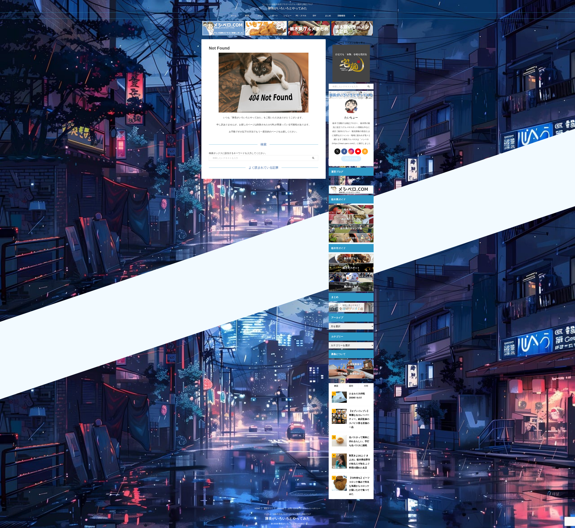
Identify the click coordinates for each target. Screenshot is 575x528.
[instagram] (351, 151)
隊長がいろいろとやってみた (287, 8)
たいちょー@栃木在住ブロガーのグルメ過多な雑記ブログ (287, 514)
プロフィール (351, 158)
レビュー (287, 15)
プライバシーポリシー (311, 508)
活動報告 (341, 15)
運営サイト (268, 508)
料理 (247, 15)
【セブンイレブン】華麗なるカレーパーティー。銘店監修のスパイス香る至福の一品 (359, 419)
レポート (274, 15)
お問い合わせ (293, 508)
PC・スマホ (301, 15)
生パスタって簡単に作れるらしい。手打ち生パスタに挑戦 (359, 441)
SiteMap (280, 508)
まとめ (328, 15)
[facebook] (344, 151)
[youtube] (358, 151)
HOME (257, 508)
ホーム (234, 15)
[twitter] (337, 151)
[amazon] (365, 151)
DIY (314, 15)
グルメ (261, 15)
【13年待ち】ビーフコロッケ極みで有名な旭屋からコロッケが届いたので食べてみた (359, 485)
